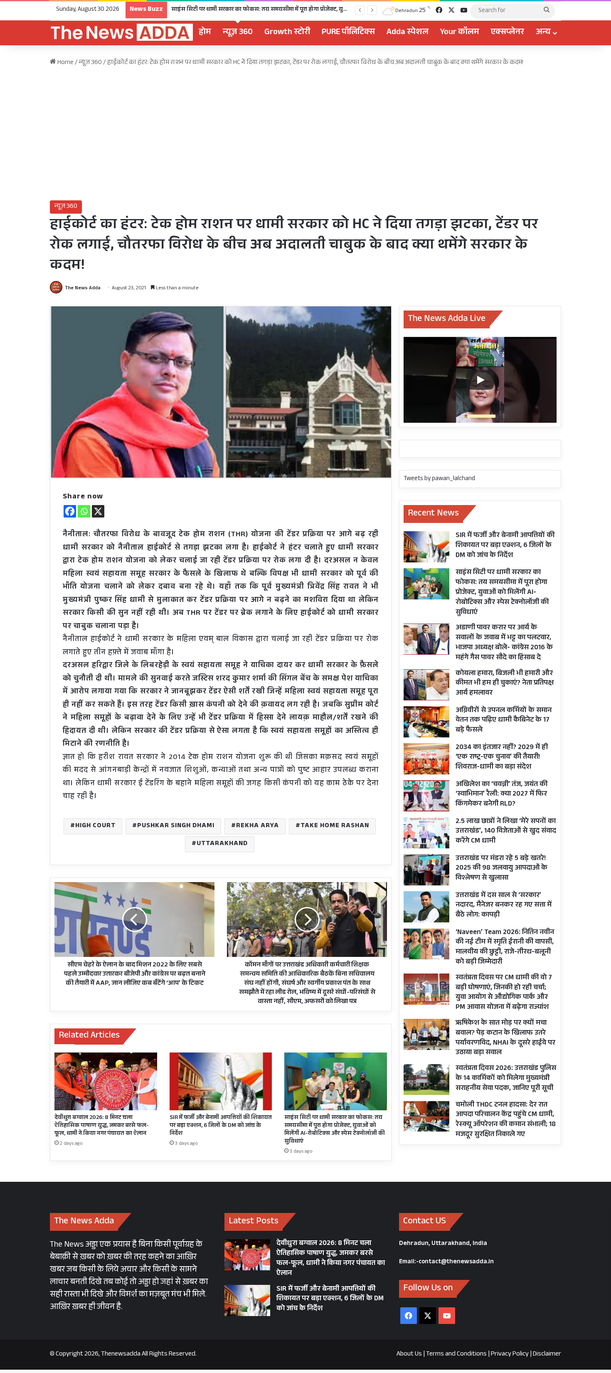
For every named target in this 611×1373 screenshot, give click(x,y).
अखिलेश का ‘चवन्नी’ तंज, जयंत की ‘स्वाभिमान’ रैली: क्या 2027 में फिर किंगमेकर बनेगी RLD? (501, 795)
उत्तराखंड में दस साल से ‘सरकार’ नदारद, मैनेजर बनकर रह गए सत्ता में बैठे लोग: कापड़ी (504, 906)
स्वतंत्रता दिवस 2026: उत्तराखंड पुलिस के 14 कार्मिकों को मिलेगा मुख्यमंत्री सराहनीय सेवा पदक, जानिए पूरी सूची (506, 1079)
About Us (409, 1354)
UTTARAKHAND (222, 844)
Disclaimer (547, 1354)
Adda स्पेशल (408, 33)
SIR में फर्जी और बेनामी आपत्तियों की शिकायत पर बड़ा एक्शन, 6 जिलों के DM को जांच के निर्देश (221, 1126)
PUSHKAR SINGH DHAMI (175, 826)
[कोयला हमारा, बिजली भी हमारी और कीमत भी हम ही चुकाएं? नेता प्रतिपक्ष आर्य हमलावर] (426, 684)
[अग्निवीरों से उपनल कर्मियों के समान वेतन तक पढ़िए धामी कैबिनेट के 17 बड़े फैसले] (426, 721)
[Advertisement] (305, 134)
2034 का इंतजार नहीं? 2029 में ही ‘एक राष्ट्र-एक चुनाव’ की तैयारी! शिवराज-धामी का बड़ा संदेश (502, 758)
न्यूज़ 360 (238, 33)
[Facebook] (70, 511)
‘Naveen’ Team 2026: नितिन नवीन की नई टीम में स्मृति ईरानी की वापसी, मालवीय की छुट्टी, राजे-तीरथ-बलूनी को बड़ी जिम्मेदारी (505, 948)
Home (65, 63)
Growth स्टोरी (287, 33)
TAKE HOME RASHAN (335, 826)
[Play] (480, 380)
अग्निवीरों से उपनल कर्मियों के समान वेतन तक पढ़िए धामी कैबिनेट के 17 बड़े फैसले (504, 721)
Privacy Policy (510, 1354)
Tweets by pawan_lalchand (439, 479)
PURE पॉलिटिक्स (348, 33)
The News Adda (83, 288)
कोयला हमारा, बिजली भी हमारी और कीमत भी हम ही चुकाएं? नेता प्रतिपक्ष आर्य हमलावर (505, 684)
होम (205, 33)
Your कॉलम (459, 33)
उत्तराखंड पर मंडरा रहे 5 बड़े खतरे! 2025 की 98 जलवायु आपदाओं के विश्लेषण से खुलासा (501, 869)
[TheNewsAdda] (121, 32)
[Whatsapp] (84, 511)
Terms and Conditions (456, 1354)
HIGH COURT (95, 826)
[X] (98, 511)
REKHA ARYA (257, 826)
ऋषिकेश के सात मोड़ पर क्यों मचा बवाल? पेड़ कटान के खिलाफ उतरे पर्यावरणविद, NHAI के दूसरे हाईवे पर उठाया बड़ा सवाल (505, 1038)
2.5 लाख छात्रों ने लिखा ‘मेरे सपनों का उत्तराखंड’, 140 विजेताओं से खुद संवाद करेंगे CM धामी (506, 832)
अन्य (543, 33)
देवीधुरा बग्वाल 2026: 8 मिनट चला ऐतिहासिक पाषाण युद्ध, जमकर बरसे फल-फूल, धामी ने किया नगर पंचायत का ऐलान (101, 1126)
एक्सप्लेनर (507, 33)
